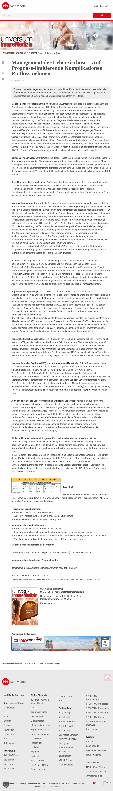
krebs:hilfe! (36, 743)
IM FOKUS (36, 738)
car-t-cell (35, 707)
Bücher (89, 741)
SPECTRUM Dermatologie (92, 698)
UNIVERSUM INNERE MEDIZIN (96, 723)
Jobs (5, 716)
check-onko (8, 768)
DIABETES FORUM (68, 739)
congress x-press (39, 712)
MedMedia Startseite (13, 695)
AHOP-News (64, 713)
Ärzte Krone (64, 717)
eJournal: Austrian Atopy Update (40, 701)
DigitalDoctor (37, 721)
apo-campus (9, 759)
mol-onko (35, 747)
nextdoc (35, 751)
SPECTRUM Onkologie (97, 704)
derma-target (37, 716)
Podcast (35, 756)
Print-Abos (8, 725)
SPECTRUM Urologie (96, 717)
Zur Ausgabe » (47, 603)
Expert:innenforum (40, 729)
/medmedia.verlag (97, 771)
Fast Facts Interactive (41, 734)
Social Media (92, 762)
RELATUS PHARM (39, 765)
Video (61, 700)
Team (6, 712)
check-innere (9, 764)
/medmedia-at (95, 776)
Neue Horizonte (93, 754)
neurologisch (65, 756)
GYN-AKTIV (64, 751)
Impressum (8, 734)
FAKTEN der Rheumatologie (66, 745)
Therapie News (66, 696)
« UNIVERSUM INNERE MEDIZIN (14, 53)
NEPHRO (65, 760)
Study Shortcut (38, 769)
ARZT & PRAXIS (66, 726)
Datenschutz (9, 743)
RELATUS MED (38, 760)
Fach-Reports (92, 746)
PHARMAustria (66, 764)
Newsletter (8, 729)
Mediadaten (9, 707)
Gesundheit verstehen (96, 750)
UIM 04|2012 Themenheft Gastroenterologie (43, 53)
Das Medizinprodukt (68, 735)
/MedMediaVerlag (96, 767)
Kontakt (7, 721)
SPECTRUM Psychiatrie (97, 712)
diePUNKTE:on (10, 755)
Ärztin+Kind (64, 730)
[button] (6, 785)
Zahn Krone (91, 729)
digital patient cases (41, 725)
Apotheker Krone (67, 721)
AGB (5, 738)
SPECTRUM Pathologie (97, 708)
